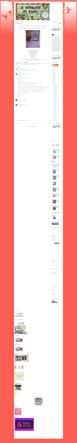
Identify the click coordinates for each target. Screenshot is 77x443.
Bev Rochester (19, 63)
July (54, 109)
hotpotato (19, 73)
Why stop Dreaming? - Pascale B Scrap (58, 189)
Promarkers (17, 64)
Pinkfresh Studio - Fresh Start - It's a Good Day (58, 157)
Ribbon (22, 64)
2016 (53, 80)
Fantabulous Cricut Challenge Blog (55, 206)
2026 (53, 69)
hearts (35, 63)
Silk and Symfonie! (55, 94)
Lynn (55, 34)
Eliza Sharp (54, 108)
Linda (18, 99)
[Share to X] (25, 62)
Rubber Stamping (26, 64)
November (55, 87)
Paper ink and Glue (55, 169)
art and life (54, 215)
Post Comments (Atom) (35, 126)
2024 (53, 71)
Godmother (54, 95)
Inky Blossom (55, 199)
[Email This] (24, 62)
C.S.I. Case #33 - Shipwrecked (55, 93)
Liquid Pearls (42, 63)
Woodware (36, 64)
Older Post (48, 123)
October (55, 88)
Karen (18, 68)
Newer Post (17, 123)
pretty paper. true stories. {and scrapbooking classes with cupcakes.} (56, 165)
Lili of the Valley (38, 63)
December (55, 86)
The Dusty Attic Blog (55, 187)
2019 (53, 77)
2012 (53, 85)
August (55, 90)
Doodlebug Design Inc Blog (56, 149)
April (54, 113)
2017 (53, 79)
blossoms (23, 63)
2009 (53, 120)
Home (33, 123)
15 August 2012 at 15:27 (24, 73)
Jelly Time (54, 91)
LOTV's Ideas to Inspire (56, 212)
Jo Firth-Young (55, 181)
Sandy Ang (19, 104)
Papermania (48, 63)
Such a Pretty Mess (55, 193)
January (55, 116)
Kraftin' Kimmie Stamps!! (56, 175)
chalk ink (26, 63)
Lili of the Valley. (46, 25)
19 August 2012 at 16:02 (24, 104)
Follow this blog (56, 243)
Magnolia (45, 63)
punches (20, 64)
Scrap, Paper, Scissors (56, 155)
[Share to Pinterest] (27, 62)
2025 (53, 70)
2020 (53, 76)
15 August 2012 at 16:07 (25, 78)
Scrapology (27, 25)
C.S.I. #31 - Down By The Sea (56, 101)
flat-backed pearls (31, 63)
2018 (53, 78)
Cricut (28, 63)
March (54, 114)
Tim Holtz (54, 161)
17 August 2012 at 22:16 (23, 99)
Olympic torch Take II (56, 107)
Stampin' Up (33, 64)
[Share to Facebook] (26, 62)
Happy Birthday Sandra (56, 102)
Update (57, 170)
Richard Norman (20, 78)
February (55, 115)
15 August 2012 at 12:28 (23, 68)
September (55, 89)
